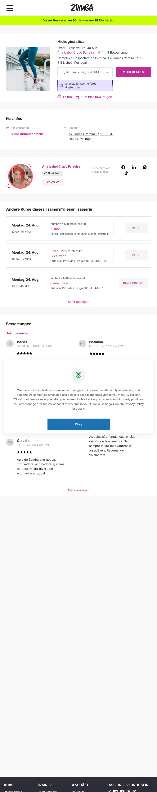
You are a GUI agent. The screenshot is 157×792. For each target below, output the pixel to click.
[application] (78, 396)
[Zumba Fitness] (81, 7)
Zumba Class (59, 283)
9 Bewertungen (118, 52)
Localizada (58, 256)
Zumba (56, 229)
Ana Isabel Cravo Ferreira (75, 52)
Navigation (10, 8)
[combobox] (85, 72)
